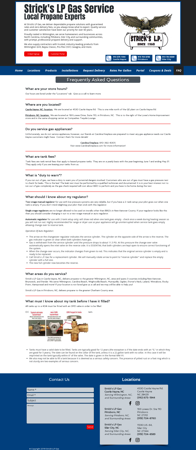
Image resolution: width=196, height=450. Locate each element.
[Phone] (108, 58)
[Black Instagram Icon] (137, 403)
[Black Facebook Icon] (130, 403)
